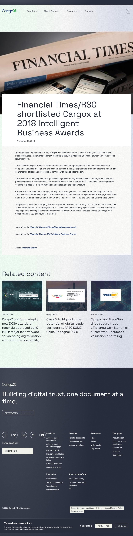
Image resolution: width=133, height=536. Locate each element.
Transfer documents (77, 438)
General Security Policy (113, 508)
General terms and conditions (82, 508)
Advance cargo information (52, 439)
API (70, 489)
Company (90, 11)
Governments (51, 479)
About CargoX (118, 438)
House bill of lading (54, 467)
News (93, 438)
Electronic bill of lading (55, 454)
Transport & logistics (54, 482)
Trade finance (51, 486)
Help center (95, 449)
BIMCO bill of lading (54, 464)
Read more (40, 529)
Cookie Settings (77, 511)
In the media (96, 445)
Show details (86, 526)
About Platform (52, 11)
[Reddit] (42, 435)
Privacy (99, 508)
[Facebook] (5, 435)
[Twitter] (14, 435)
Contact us (117, 448)
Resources (72, 11)
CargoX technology (76, 479)
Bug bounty (117, 455)
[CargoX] (9, 11)
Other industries (52, 490)
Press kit (116, 451)
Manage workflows (76, 445)
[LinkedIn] (24, 435)
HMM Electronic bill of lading (55, 459)
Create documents (76, 441)
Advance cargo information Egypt (53, 445)
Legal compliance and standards (77, 483)
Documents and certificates (119, 442)
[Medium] (33, 435)
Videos (93, 441)
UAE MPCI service (53, 450)
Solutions (32, 11)
